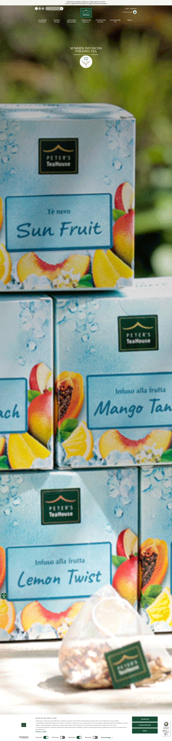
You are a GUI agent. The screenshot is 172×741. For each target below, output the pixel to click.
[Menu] (169, 722)
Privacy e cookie (41, 731)
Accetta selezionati (145, 725)
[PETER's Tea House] (86, 13)
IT (36, 8)
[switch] (62, 737)
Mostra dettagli (106, 737)
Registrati (133, 8)
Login (127, 8)
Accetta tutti (145, 719)
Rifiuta (145, 731)
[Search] (61, 8)
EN (39, 8)
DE (43, 8)
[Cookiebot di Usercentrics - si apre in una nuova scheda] (24, 737)
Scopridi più (86, 58)
